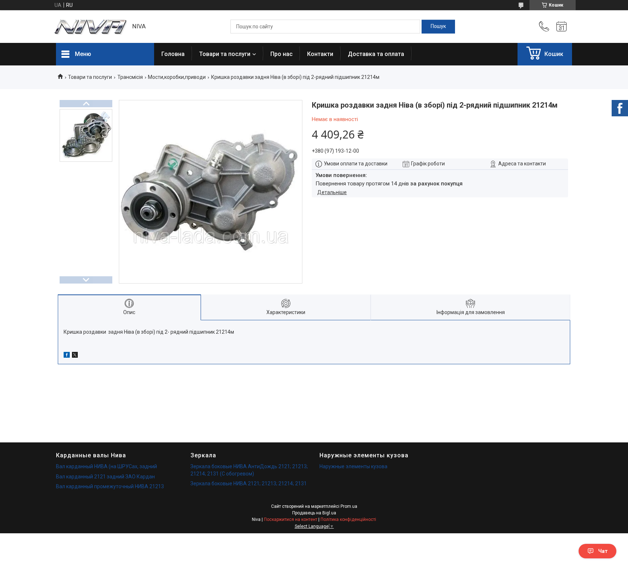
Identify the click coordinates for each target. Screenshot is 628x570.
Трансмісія (130, 77)
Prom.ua (349, 506)
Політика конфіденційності (348, 519)
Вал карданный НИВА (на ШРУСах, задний (106, 466)
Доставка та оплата (376, 54)
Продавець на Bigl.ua (314, 512)
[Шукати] (438, 26)
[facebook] (67, 356)
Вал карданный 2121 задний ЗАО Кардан (105, 476)
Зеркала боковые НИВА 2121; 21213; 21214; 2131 (248, 483)
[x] (75, 356)
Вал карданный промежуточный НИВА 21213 (110, 486)
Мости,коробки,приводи (177, 77)
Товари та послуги (224, 54)
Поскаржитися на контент (290, 519)
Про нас (281, 54)
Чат (603, 551)
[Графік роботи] (561, 26)
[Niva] (90, 27)
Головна (173, 54)
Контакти (320, 54)
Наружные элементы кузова (353, 466)
